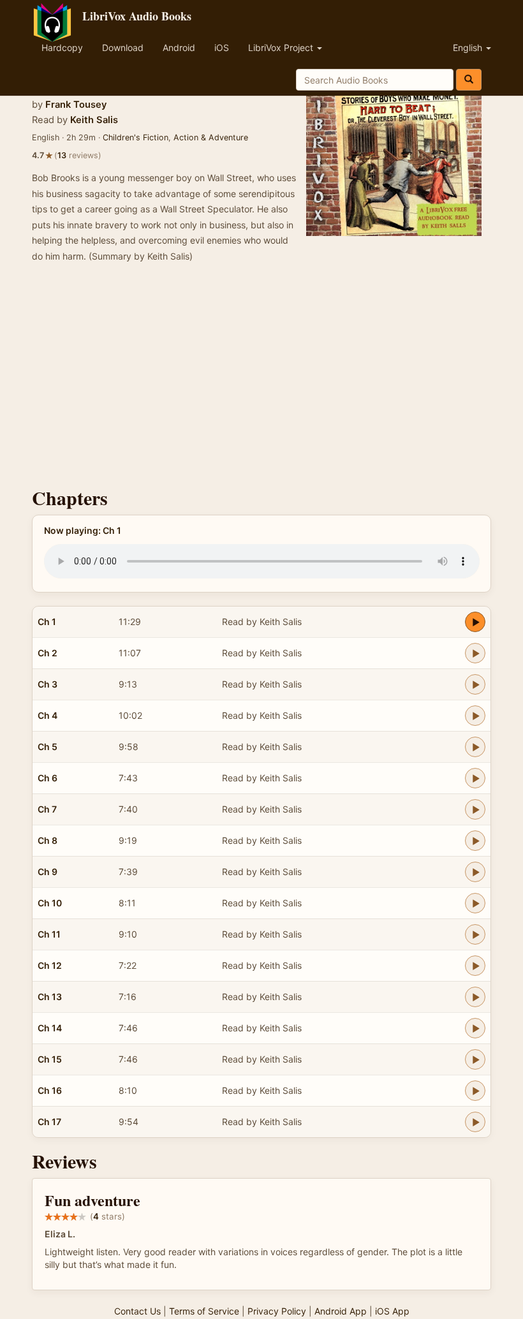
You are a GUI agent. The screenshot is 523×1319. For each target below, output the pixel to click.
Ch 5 (47, 746)
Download (123, 47)
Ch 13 (50, 996)
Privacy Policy (276, 1311)
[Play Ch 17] (475, 1122)
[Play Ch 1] (475, 622)
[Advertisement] (261, 379)
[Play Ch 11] (475, 934)
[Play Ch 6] (475, 778)
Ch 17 (49, 1121)
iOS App (392, 1311)
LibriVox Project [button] (282, 47)
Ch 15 (50, 1059)
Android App (340, 1311)
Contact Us (137, 1311)
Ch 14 (50, 1027)
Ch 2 (47, 652)
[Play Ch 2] (475, 653)
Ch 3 (47, 684)
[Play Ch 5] (475, 747)
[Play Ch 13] (475, 997)
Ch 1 (47, 621)
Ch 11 (49, 934)
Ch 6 (47, 777)
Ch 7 (47, 809)
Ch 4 (47, 715)
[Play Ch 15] (475, 1059)
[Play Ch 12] (475, 965)
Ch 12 (50, 965)
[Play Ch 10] (475, 903)
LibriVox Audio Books (136, 16)
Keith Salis (94, 120)
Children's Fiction (135, 137)
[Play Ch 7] (475, 809)
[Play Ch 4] (475, 715)
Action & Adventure (210, 137)
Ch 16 (50, 1090)
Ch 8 (47, 840)
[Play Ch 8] (475, 840)
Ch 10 (50, 902)
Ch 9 (47, 871)
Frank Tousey (76, 104)
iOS (221, 47)
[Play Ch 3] (475, 684)
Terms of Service (204, 1311)
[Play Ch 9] (475, 872)
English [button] (469, 47)
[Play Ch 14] (475, 1028)
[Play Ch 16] (475, 1090)
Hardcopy (62, 47)
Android (179, 47)
